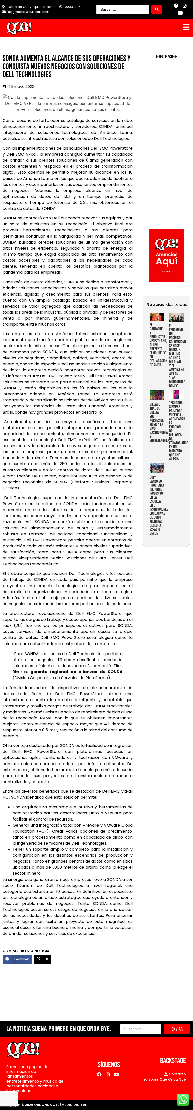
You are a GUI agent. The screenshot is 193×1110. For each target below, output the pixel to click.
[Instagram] (184, 5)
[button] (17, 959)
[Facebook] (176, 5)
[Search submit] (156, 9)
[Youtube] (180, 13)
